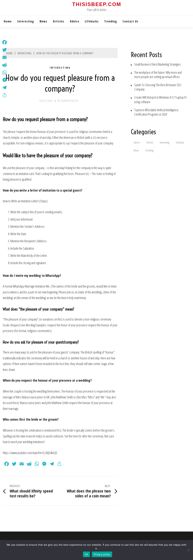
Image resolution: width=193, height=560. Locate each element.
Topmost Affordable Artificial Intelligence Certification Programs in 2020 (156, 112)
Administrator (69, 101)
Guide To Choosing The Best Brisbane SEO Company (157, 87)
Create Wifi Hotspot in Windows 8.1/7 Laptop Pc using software (160, 99)
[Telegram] (4, 87)
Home (8, 21)
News (43, 21)
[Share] (4, 95)
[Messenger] (4, 80)
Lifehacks (92, 21)
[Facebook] (4, 42)
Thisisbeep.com (96, 4)
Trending (110, 21)
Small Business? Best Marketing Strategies (157, 64)
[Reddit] (4, 65)
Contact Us (130, 21)
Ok (86, 554)
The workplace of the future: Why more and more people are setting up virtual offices (158, 74)
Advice (74, 21)
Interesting (25, 21)
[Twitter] (4, 50)
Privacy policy (102, 554)
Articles (58, 21)
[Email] (4, 57)
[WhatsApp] (4, 72)
